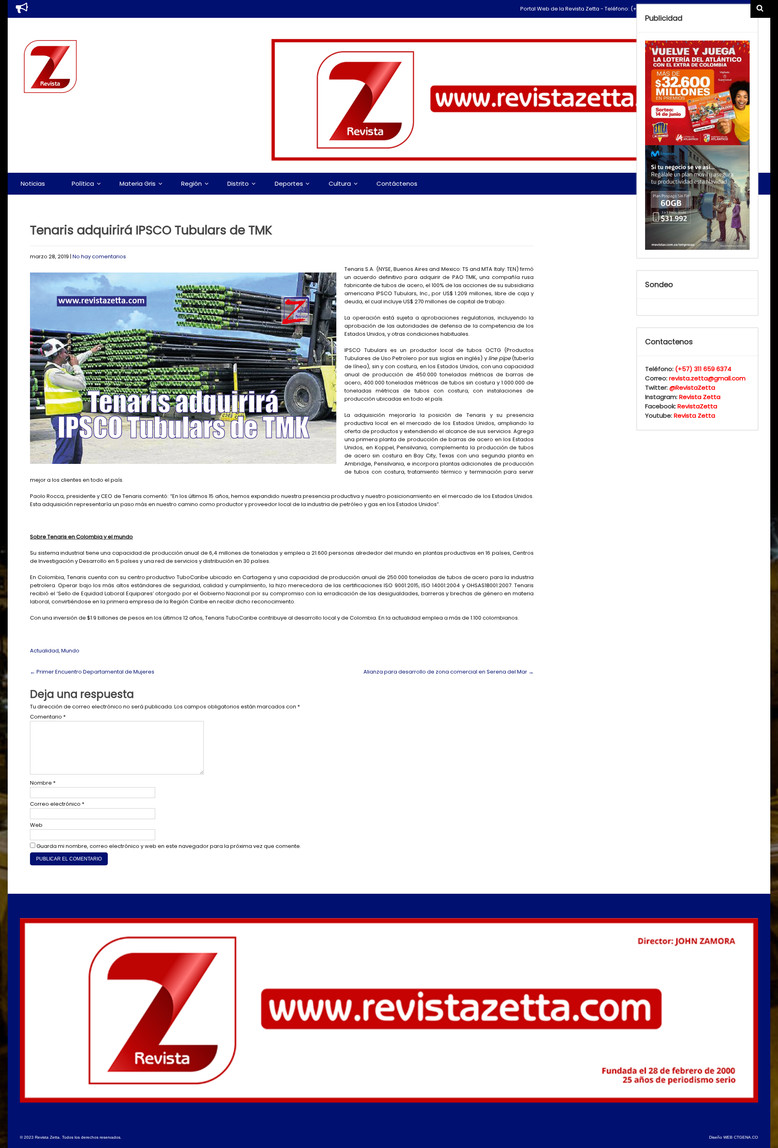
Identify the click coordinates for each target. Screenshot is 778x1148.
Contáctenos (396, 183)
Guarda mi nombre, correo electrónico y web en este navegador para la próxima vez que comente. (168, 846)
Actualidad (44, 650)
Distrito (238, 183)
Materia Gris (138, 183)
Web (36, 825)
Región (191, 183)
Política (83, 183)
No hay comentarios (99, 256)
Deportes (289, 183)
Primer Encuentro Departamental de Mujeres (92, 672)
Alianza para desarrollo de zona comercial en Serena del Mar (448, 672)
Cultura (340, 183)
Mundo (70, 650)
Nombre (43, 783)
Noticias (33, 183)
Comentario (48, 717)
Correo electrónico (57, 804)
